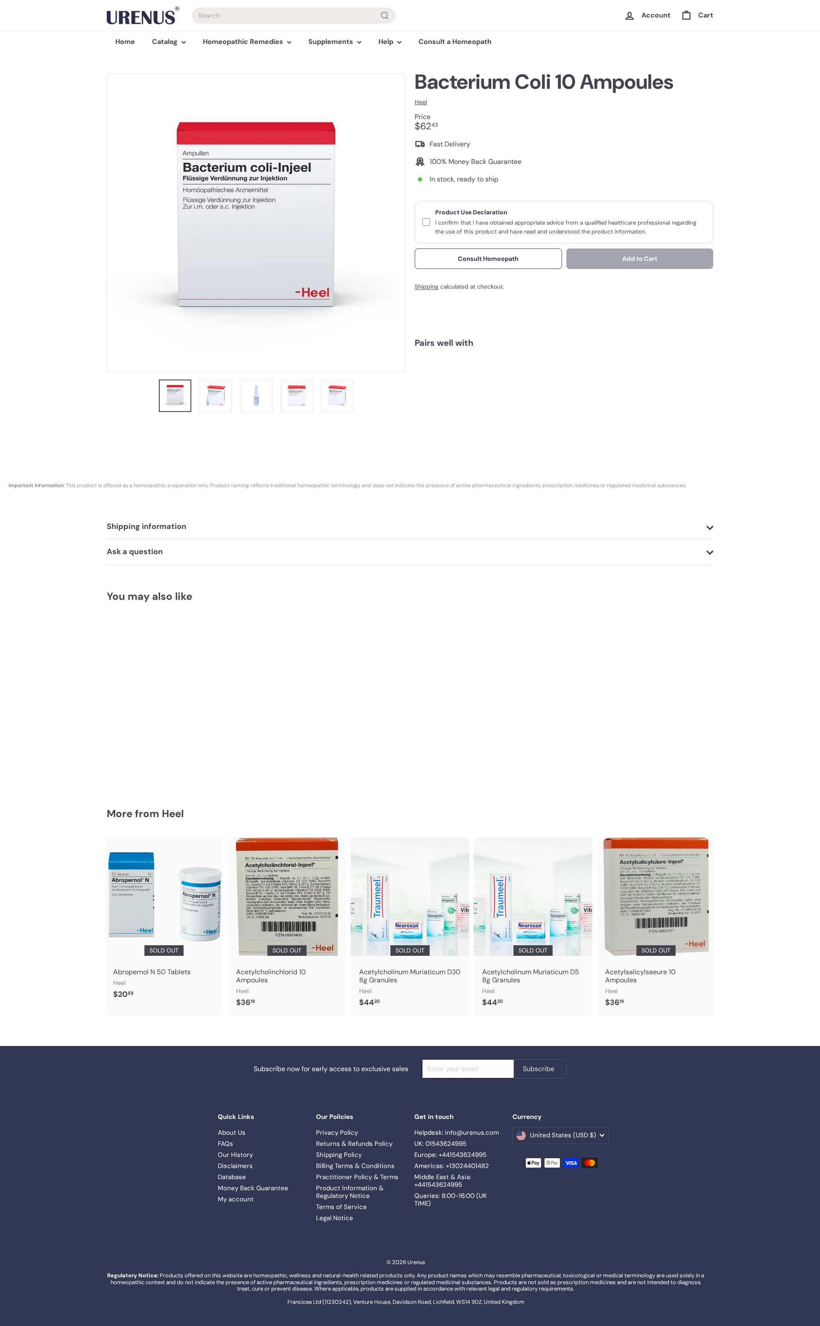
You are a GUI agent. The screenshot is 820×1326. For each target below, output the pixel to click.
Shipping (427, 286)
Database (232, 1177)
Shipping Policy (339, 1155)
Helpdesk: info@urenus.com (456, 1132)
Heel (173, 813)
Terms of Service (341, 1207)
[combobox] (293, 15)
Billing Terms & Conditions (355, 1166)
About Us (232, 1132)
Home (125, 41)
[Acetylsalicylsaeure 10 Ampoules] (656, 926)
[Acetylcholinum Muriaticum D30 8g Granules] (410, 926)
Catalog (165, 41)
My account (236, 1199)
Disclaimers (235, 1166)
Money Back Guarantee (253, 1188)
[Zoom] (256, 223)
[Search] (385, 15)
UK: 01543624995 (440, 1143)
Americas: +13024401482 (451, 1166)
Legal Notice (334, 1218)
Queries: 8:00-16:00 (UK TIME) (450, 1200)
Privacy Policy (337, 1132)
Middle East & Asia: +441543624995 (442, 1181)
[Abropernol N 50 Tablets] (164, 922)
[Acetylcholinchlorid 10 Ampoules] (287, 926)
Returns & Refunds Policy (354, 1143)
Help (386, 41)
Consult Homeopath (488, 258)
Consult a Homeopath (455, 41)
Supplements (331, 41)
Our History (235, 1155)
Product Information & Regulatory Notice (350, 1192)
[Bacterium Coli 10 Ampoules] (564, 386)
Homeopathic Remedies (244, 41)
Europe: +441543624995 (450, 1155)
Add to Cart (639, 258)
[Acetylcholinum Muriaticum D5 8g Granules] (533, 926)
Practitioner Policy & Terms (357, 1177)
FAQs (225, 1143)
